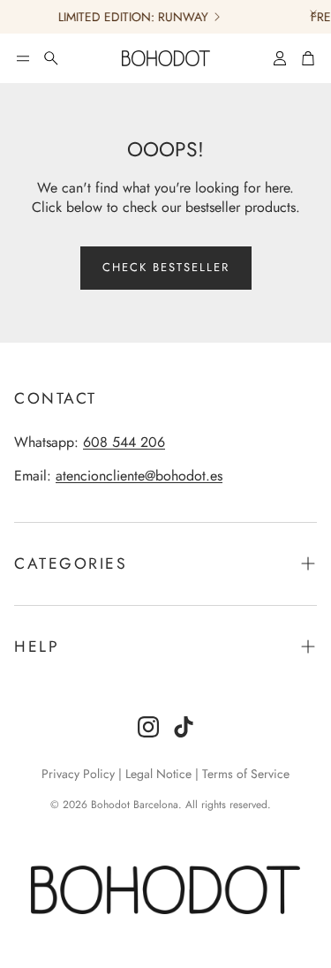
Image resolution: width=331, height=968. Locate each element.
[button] (23, 58)
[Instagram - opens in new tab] (148, 726)
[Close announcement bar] (313, 13)
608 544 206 (124, 442)
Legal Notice (158, 774)
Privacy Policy (78, 774)
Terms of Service (246, 774)
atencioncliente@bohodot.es (139, 475)
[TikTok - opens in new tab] (183, 726)
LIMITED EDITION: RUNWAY (131, 17)
